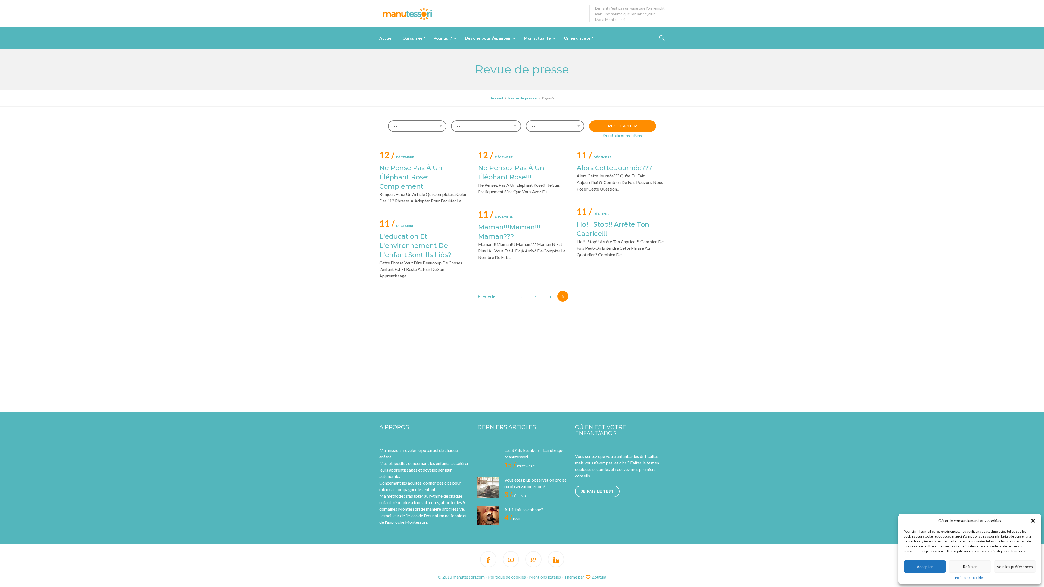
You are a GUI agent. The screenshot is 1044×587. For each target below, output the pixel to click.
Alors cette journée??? (614, 168)
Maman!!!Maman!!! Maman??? (509, 231)
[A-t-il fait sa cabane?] (488, 517)
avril (512, 519)
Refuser (970, 566)
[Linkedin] (556, 560)
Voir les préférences (1015, 566)
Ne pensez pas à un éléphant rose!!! (511, 172)
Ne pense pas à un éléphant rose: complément (410, 177)
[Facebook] (488, 560)
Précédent (488, 296)
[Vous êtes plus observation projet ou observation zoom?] (488, 487)
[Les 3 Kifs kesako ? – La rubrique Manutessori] (488, 458)
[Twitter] (533, 560)
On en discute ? (578, 38)
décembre (396, 156)
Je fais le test (597, 491)
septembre (519, 466)
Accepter (925, 566)
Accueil (386, 38)
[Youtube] (511, 560)
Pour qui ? (443, 38)
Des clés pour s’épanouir (488, 38)
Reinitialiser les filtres (622, 135)
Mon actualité (537, 38)
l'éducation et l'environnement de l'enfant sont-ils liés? (415, 245)
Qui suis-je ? (413, 38)
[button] (1033, 520)
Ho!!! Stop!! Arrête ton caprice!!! (613, 229)
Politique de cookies (969, 578)
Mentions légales (545, 576)
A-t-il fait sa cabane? (523, 509)
